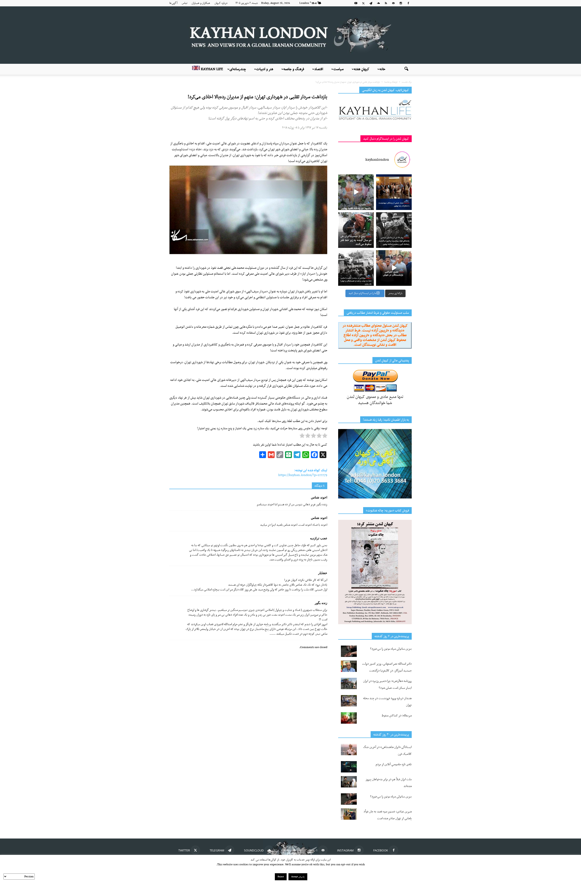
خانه (382, 69)
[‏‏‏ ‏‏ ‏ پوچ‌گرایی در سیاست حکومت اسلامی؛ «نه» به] (356, 268)
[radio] (324, 436)
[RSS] (385, 3)
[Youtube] (355, 3)
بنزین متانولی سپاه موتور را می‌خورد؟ (391, 648)
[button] (406, 69)
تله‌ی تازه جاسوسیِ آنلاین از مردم (394, 764)
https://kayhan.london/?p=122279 (302, 475)
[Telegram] (370, 3)
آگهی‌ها (173, 3)
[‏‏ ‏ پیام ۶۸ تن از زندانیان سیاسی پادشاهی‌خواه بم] (394, 230)
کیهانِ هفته (361, 69)
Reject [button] (281, 877)
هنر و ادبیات (264, 69)
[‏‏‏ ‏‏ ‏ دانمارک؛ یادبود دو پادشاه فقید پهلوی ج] (356, 192)
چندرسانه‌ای (237, 69)
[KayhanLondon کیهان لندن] (290, 35)
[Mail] (393, 3)
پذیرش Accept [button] (298, 877)
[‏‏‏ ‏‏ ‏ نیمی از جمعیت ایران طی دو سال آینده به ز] (356, 230)
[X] (363, 3)
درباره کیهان (220, 3)
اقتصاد (318, 69)
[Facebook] (408, 3)
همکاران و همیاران (201, 3)
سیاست (338, 69)
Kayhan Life (211, 69)
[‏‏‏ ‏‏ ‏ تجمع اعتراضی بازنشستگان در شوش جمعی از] (394, 268)
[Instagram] (400, 3)
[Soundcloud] (378, 3)
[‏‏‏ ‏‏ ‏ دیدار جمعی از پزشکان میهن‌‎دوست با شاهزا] (394, 192)
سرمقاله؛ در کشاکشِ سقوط (397, 715)
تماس (184, 3)
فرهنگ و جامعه (293, 69)
